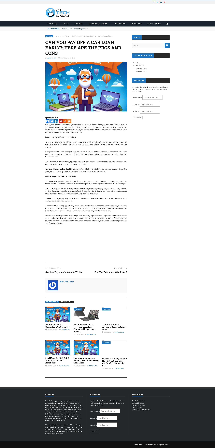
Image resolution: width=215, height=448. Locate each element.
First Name (135, 104)
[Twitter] (52, 121)
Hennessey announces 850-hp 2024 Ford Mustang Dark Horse (86, 360)
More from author (66, 302)
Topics (66, 24)
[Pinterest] (61, 121)
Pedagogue (136, 24)
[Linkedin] (56, 121)
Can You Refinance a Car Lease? (111, 272)
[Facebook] (47, 121)
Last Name (135, 111)
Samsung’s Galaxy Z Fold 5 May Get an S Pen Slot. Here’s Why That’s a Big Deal (114, 362)
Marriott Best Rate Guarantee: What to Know (57, 325)
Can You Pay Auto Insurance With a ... (64, 272)
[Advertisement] (86, 242)
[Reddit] (65, 121)
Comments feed (141, 69)
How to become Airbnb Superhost (74, 29)
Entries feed (140, 65)
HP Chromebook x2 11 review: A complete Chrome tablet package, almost (84, 328)
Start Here (52, 24)
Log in (138, 62)
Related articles (52, 302)
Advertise (79, 24)
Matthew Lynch (51, 58)
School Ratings (154, 24)
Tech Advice (49, 36)
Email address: (137, 97)
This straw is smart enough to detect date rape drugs (114, 326)
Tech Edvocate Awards (98, 24)
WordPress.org (141, 72)
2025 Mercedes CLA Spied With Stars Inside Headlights (57, 360)
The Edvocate (120, 24)
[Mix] (69, 121)
